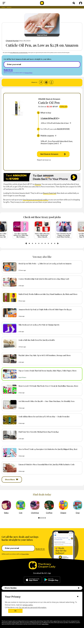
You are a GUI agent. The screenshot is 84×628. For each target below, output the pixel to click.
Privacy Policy (28, 72)
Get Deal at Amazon (49, 154)
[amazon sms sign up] (42, 177)
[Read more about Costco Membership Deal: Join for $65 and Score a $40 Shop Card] (9, 282)
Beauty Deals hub (49, 193)
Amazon (38, 184)
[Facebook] (41, 82)
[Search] (74, 3)
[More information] (70, 123)
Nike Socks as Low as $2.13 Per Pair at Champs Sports (39, 325)
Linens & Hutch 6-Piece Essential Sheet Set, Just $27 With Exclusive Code (47, 464)
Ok (15, 611)
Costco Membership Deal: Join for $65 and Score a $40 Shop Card (44, 279)
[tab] (29, 243)
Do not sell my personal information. (33, 607)
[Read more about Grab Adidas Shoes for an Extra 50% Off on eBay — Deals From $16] (9, 419)
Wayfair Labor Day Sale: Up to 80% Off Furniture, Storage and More (45, 355)
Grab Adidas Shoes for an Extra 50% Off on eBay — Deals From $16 (44, 416)
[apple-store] (32, 580)
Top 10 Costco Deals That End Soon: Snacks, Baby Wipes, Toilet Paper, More (48, 370)
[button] (78, 588)
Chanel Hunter (12, 41)
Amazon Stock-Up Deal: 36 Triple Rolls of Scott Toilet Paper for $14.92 (45, 309)
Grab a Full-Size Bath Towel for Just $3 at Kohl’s (37, 340)
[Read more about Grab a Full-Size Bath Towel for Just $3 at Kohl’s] (9, 343)
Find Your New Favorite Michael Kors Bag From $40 (39, 432)
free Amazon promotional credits (35, 200)
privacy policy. (28, 605)
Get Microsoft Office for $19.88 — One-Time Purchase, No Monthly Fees (46, 401)
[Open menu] (9, 3)
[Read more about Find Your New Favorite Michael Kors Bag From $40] (9, 435)
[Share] (51, 82)
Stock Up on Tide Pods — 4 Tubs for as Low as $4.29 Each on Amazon (45, 263)
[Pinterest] (46, 82)
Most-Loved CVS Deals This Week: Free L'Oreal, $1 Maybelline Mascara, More (48, 386)
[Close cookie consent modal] (77, 596)
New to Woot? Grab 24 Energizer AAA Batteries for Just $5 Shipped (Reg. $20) (48, 449)
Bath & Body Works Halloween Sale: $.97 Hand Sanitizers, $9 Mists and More (48, 294)
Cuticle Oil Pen (49, 103)
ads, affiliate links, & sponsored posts (19, 52)
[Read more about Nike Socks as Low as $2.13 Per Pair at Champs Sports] (9, 328)
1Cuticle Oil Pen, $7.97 (49, 118)
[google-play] (51, 580)
